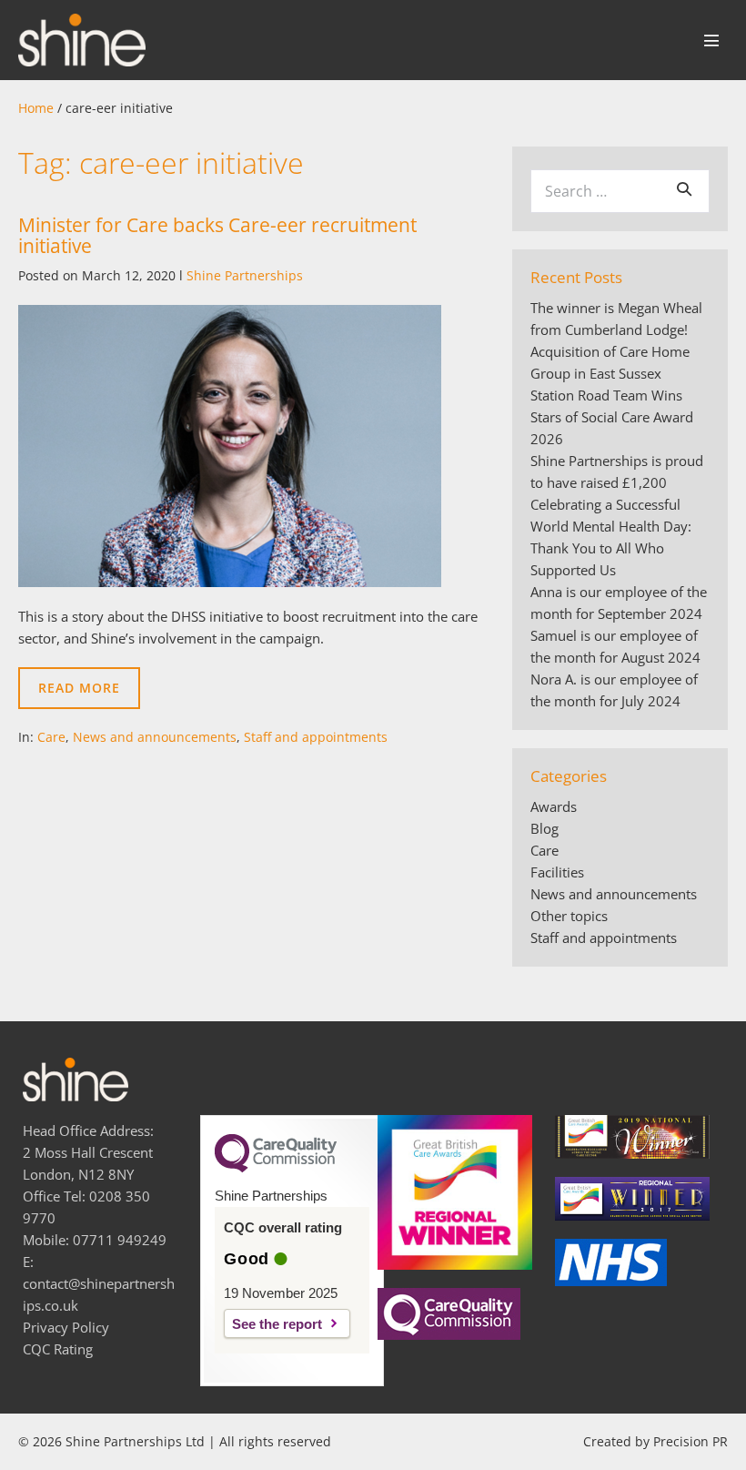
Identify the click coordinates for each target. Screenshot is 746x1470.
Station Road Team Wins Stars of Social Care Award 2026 (611, 417)
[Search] (684, 188)
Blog (544, 828)
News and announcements (155, 736)
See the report (277, 1324)
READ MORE (89, 694)
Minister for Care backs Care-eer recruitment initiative (217, 235)
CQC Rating (58, 1349)
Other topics (569, 916)
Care (51, 736)
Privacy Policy (66, 1327)
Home (36, 108)
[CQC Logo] (276, 1168)
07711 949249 (119, 1240)
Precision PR (690, 1441)
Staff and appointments (316, 736)
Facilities (557, 872)
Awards (553, 806)
